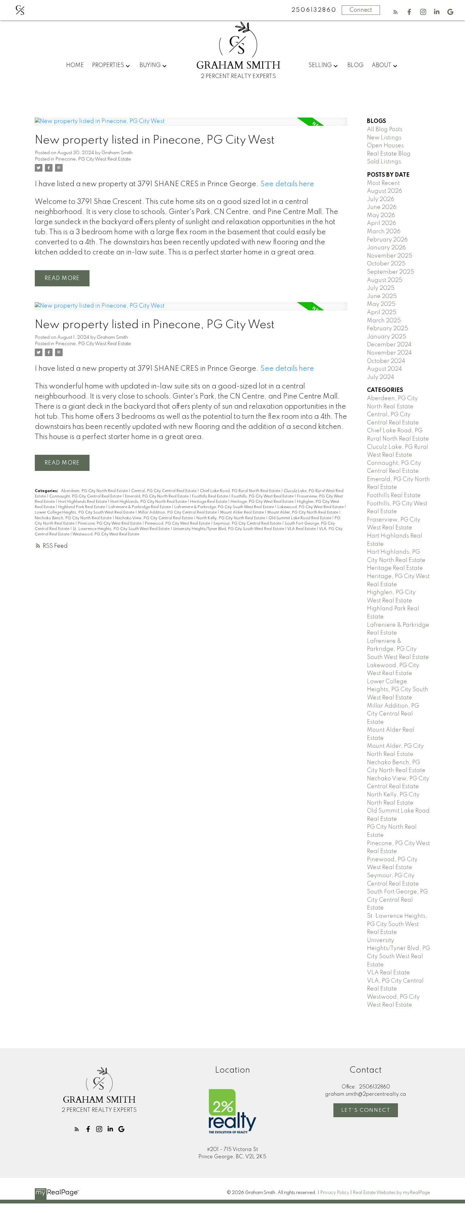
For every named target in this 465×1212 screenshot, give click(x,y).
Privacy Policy (334, 1193)
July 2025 (380, 288)
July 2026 (380, 199)
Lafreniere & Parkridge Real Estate (140, 507)
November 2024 (389, 353)
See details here (287, 184)
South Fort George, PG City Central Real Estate (397, 900)
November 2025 (389, 256)
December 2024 (389, 345)
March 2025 (384, 321)
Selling (320, 65)
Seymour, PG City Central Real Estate (248, 524)
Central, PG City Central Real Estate (164, 491)
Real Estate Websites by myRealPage (391, 1193)
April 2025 (381, 312)
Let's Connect (366, 1110)
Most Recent (383, 183)
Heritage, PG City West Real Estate (262, 502)
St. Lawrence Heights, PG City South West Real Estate (121, 529)
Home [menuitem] (75, 65)
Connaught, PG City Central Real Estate (85, 496)
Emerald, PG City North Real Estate (157, 496)
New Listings (384, 138)
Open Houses (385, 146)
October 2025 (386, 264)
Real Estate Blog (389, 154)
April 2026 (381, 223)
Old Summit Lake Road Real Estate (300, 518)
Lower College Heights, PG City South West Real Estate (85, 513)
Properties (108, 65)
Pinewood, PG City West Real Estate (178, 524)
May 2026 (381, 215)
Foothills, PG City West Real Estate (263, 496)
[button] (396, 12)
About (381, 65)
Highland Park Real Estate (82, 507)
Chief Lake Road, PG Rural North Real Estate (240, 491)
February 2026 (387, 240)
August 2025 (384, 280)
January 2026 (386, 248)
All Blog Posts (384, 129)
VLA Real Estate (302, 529)
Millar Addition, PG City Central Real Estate (178, 513)
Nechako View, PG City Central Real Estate (154, 518)
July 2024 (380, 377)
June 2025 (382, 296)
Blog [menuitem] (355, 65)
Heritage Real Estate (209, 502)
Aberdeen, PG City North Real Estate (95, 491)
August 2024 (384, 369)
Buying (150, 65)
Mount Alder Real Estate (242, 513)
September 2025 (390, 272)
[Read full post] (191, 125)
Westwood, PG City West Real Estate (105, 534)
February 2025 (387, 329)
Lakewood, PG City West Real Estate (310, 507)
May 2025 (381, 304)
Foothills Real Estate (210, 496)
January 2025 (386, 337)
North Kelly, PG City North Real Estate (231, 518)
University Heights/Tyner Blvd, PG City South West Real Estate (229, 529)
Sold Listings (384, 162)
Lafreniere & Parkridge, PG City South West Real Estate (224, 507)
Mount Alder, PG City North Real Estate (303, 513)
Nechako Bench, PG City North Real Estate (74, 518)
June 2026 (381, 207)
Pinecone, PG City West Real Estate (93, 159)
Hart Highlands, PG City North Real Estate (149, 502)
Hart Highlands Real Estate (83, 502)
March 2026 (383, 231)
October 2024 (386, 361)
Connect (361, 10)
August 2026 (384, 191)
